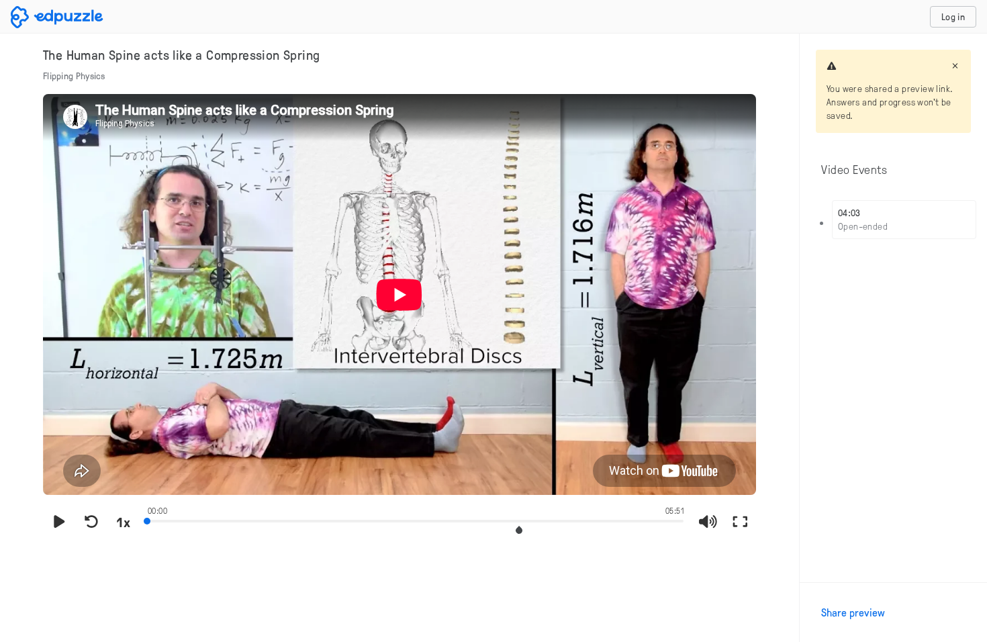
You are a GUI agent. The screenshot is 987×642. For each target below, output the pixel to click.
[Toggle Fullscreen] (739, 521)
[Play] (59, 521)
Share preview (853, 612)
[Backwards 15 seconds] (91, 521)
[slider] (416, 519)
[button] (519, 530)
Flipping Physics (74, 75)
